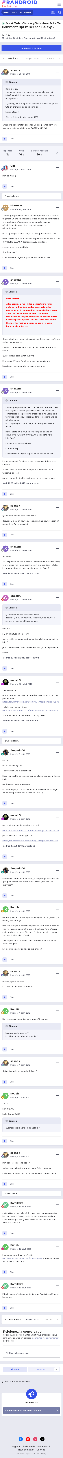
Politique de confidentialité (36, 1446)
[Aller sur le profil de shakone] (5, 282)
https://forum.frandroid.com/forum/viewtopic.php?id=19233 (30, 702)
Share (16, 1369)
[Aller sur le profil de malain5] (5, 682)
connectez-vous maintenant (45, 1338)
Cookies (41, 1449)
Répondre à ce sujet (31, 48)
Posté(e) (20, 74)
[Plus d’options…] (57, 72)
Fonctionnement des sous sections (23, 1410)
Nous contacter (26, 1449)
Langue (15, 1446)
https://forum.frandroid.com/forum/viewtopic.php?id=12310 (30, 710)
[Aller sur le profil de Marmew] (5, 208)
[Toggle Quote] (7, 82)
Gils (8, 35)
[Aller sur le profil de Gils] (5, 168)
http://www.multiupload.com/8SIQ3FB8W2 (22, 1258)
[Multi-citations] (4, 139)
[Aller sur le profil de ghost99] (5, 598)
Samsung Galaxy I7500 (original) (39, 38)
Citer (12, 138)
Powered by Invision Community (31, 1453)
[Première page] (4, 58)
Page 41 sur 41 (33, 58)
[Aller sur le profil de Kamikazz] (5, 1205)
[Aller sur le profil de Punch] (5, 1247)
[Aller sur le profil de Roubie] (5, 909)
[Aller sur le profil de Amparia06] (5, 752)
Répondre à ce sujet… (19, 1353)
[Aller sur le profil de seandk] (5, 72)
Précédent (13, 58)
